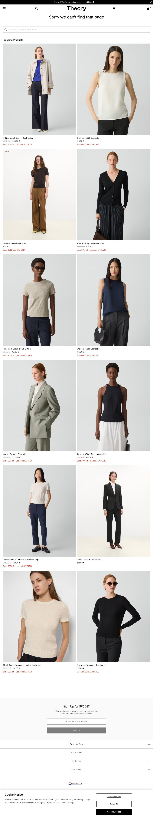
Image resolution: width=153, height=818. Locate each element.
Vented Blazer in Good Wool (15, 454)
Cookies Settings (114, 796)
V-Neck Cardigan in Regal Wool (90, 243)
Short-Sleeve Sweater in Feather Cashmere (22, 665)
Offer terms (65, 714)
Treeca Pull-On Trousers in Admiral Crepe (21, 560)
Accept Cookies (114, 812)
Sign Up (76, 730)
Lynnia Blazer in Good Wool (89, 560)
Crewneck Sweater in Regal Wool (91, 665)
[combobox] (76, 30)
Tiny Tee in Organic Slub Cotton (17, 349)
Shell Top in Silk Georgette (88, 138)
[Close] (151, 2)
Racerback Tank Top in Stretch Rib (91, 454)
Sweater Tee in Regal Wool (14, 243)
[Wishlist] (114, 8)
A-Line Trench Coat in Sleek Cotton (18, 138)
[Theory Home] (76, 8)
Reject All (114, 804)
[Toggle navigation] (4, 8)
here (90, 714)
